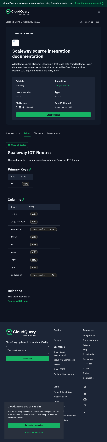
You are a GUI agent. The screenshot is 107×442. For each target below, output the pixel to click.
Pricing (86, 345)
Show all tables (18, 145)
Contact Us (88, 378)
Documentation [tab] (13, 133)
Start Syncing (53, 115)
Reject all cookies (34, 433)
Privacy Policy (60, 397)
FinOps (57, 364)
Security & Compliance (64, 360)
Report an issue (91, 22)
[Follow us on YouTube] (85, 400)
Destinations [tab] (53, 133)
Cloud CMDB (59, 369)
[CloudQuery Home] (17, 12)
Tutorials (87, 364)
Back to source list (23, 34)
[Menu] (98, 11)
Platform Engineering (64, 374)
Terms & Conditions (63, 392)
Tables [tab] (27, 133)
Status (86, 373)
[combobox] (41, 22)
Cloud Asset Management (60, 353)
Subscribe (27, 359)
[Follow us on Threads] (85, 406)
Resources (88, 359)
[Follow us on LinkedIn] (85, 393)
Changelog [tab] (39, 133)
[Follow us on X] (85, 387)
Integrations (89, 335)
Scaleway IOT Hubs (18, 301)
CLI (55, 335)
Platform (58, 340)
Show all (29, 107)
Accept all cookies (34, 425)
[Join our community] (85, 412)
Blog (85, 349)
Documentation (90, 340)
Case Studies (89, 354)
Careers (87, 368)
